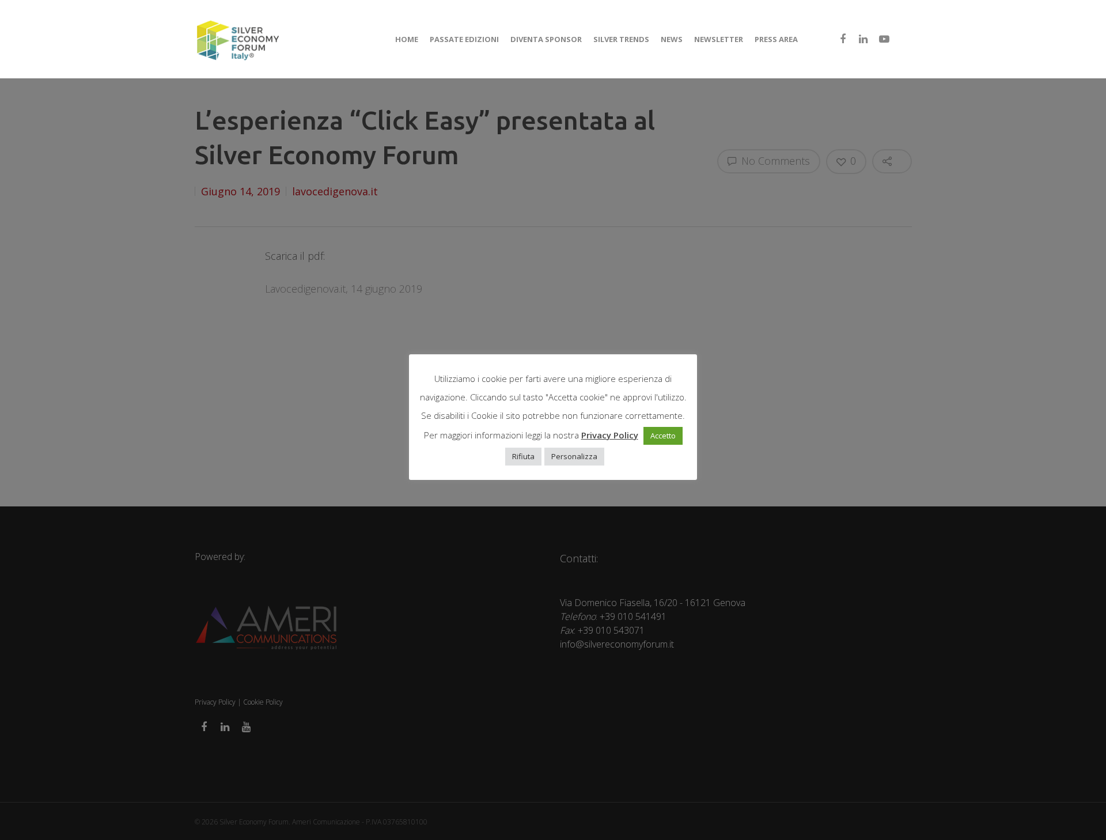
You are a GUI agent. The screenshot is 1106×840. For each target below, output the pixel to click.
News (672, 39)
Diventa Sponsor (546, 39)
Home (406, 39)
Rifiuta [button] (523, 456)
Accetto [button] (663, 435)
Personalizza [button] (574, 456)
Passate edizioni (464, 39)
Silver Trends (621, 39)
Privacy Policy (609, 435)
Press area (776, 39)
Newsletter (718, 39)
